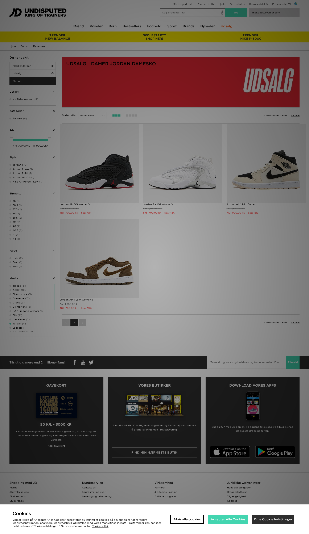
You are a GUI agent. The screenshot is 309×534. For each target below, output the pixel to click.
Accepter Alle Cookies (228, 519)
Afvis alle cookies (187, 519)
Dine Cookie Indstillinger (273, 519)
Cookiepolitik (100, 526)
